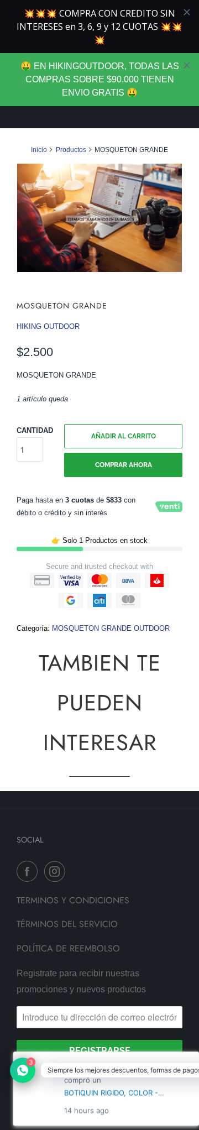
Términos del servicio (67, 924)
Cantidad (35, 430)
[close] (187, 65)
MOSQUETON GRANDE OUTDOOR (111, 628)
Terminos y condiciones (73, 900)
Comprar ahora (123, 465)
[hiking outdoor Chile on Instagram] (57, 871)
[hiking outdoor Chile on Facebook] (29, 871)
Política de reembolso (68, 948)
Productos (71, 150)
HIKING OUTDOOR (48, 326)
